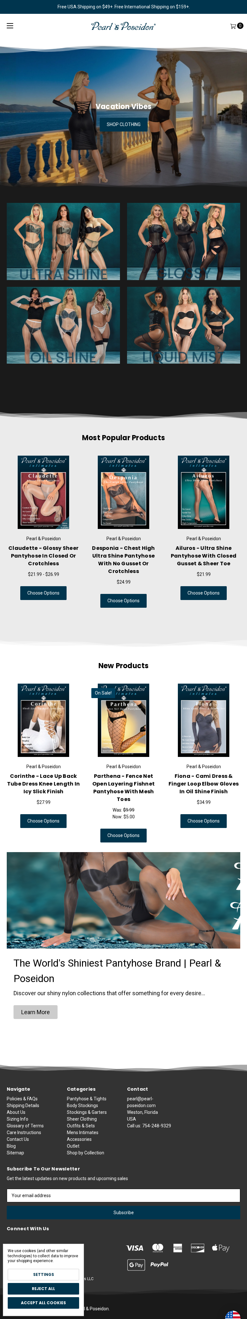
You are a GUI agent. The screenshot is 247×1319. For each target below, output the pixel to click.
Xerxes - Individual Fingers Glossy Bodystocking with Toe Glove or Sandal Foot (123, 559)
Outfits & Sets (81, 1125)
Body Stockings (82, 1105)
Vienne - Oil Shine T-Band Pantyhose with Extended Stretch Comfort (43, 783)
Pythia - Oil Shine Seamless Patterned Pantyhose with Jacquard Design (123, 787)
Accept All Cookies (43, 1302)
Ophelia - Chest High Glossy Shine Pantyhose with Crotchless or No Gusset (43, 559)
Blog (11, 1146)
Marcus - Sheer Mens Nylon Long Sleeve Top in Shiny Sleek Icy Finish (203, 783)
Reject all (43, 1288)
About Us (16, 1112)
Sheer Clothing (82, 1119)
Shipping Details (23, 1105)
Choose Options (43, 600)
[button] (36, 1012)
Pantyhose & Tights (86, 1098)
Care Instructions (24, 1132)
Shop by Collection (85, 1152)
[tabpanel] (44, 532)
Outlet (73, 1146)
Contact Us (18, 1139)
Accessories (79, 1139)
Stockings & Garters (87, 1112)
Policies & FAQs (22, 1098)
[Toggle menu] (10, 25)
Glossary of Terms (25, 1125)
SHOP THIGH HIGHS (123, 124)
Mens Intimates (82, 1132)
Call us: (149, 1125)
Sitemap (15, 1152)
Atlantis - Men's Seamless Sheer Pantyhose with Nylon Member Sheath (203, 555)
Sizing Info (17, 1119)
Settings (43, 1274)
